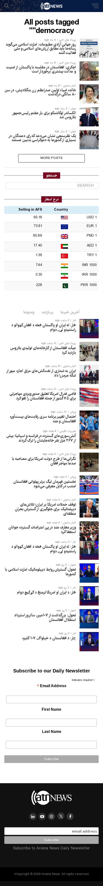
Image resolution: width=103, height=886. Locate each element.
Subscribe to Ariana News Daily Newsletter (51, 848)
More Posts (51, 158)
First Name (51, 709)
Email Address (51, 686)
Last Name (51, 732)
